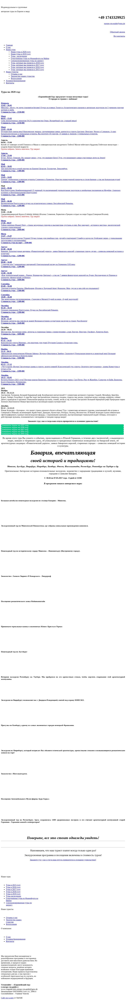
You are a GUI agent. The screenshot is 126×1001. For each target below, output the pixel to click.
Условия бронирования (15, 81)
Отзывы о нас (16, 74)
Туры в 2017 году (13, 889)
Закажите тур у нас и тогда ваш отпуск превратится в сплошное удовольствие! (63, 860)
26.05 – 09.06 (6, 188)
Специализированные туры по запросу (27, 61)
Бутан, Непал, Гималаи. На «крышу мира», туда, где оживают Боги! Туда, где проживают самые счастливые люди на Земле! (53, 156)
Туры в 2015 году (13, 885)
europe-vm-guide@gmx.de (114, 23)
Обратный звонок (117, 32)
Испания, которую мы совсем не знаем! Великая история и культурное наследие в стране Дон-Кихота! (44, 319)
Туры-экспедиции (13, 896)
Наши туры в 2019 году (21, 54)
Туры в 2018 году (13, 892)
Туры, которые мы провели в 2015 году (27, 70)
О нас (8, 47)
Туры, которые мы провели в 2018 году (27, 63)
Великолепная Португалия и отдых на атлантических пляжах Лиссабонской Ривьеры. (37, 202)
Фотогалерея (16, 78)
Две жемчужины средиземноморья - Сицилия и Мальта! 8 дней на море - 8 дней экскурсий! (39, 298)
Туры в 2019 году (13, 894)
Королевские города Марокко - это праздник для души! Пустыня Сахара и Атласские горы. (39, 341)
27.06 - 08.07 (6, 223)
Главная (9, 45)
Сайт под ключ (7, 998)
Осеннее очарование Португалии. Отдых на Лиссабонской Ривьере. (29, 309)
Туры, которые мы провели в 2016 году (27, 67)
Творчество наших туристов (23, 76)
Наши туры (11, 50)
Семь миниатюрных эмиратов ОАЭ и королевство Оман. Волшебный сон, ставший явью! (39, 119)
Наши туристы (12, 72)
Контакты (10, 83)
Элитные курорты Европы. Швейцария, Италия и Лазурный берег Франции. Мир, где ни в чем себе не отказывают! (50, 287)
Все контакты (119, 36)
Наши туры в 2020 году (21, 52)
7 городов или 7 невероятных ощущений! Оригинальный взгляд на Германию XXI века (38, 263)
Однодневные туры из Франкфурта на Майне (30, 58)
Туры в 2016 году (13, 887)
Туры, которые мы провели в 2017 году (27, 65)
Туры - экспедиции (19, 56)
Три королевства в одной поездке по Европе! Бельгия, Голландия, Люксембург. (34, 167)
